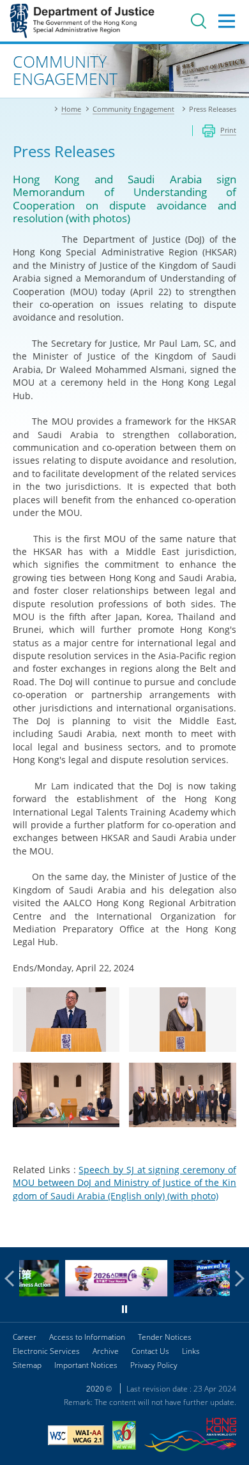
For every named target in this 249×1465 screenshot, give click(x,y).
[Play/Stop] (124, 1309)
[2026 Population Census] (83, 1293)
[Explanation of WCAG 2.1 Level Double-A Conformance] (76, 1436)
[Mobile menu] (226, 21)
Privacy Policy (153, 1365)
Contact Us (150, 1351)
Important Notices (85, 1365)
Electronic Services (46, 1351)
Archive (106, 1351)
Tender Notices (165, 1337)
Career (24, 1337)
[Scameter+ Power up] (191, 1293)
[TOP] (232, 1230)
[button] (12, 1278)
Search (198, 21)
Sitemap (27, 1365)
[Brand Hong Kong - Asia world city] (190, 1436)
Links (191, 1351)
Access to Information (87, 1337)
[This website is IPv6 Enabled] (124, 1437)
